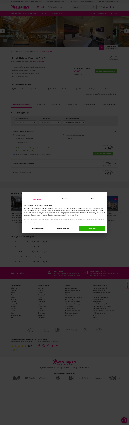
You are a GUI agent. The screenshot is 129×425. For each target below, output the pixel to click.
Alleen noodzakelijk (37, 228)
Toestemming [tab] (36, 199)
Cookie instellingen (63, 228)
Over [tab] (92, 199)
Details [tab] (64, 199)
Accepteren (91, 228)
